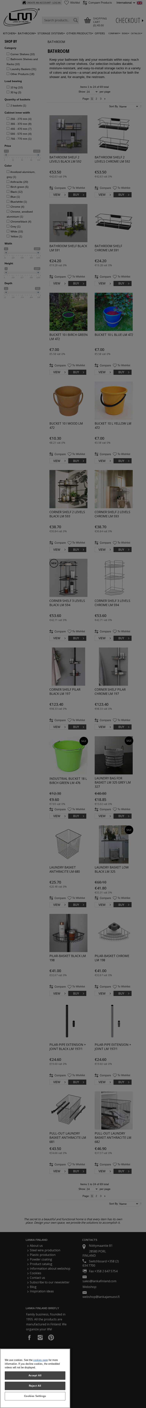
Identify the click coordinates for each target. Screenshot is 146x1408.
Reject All (35, 1385)
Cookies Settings (35, 1396)
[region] (35, 1378)
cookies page (40, 1360)
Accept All (35, 1375)
